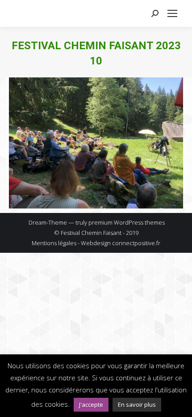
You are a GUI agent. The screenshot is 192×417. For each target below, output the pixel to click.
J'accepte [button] (91, 404)
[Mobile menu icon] (172, 13)
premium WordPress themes (126, 222)
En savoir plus (137, 404)
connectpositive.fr (136, 243)
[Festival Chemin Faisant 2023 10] (96, 142)
